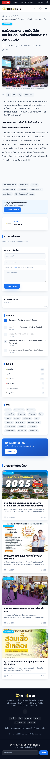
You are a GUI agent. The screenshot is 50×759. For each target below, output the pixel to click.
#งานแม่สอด (21, 414)
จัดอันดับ (36, 728)
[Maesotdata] (11, 8)
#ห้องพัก (16, 418)
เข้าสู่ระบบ (15, 268)
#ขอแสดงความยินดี (9, 185)
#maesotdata (18, 410)
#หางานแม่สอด (10, 414)
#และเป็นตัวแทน (36, 189)
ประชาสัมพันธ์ (13, 16)
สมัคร (44, 753)
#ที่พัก (36, 418)
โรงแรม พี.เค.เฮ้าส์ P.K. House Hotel (21, 334)
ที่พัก (20, 718)
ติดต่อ (7, 728)
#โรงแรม (8, 418)
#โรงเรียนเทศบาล (9, 189)
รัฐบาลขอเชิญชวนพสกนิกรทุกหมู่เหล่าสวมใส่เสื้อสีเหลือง (24, 663)
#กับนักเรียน (24, 185)
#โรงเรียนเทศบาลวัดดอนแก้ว (24, 194)
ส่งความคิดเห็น (12, 286)
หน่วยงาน (37, 718)
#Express (21, 427)
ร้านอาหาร (28, 718)
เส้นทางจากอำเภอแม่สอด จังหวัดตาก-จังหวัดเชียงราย (27, 350)
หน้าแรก (4, 16)
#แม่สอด (8, 410)
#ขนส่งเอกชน (32, 427)
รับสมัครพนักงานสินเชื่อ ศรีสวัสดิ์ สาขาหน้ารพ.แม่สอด (23, 557)
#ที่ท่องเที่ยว (9, 422)
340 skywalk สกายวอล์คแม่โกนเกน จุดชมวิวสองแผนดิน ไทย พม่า (27, 342)
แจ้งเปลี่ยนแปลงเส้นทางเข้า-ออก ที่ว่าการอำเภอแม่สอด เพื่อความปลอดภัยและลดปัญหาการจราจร (24, 505)
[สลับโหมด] (40, 8)
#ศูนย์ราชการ (22, 431)
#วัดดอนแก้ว (23, 189)
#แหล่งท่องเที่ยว (10, 427)
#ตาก (40, 414)
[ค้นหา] (35, 8)
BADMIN (18, 224)
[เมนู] (45, 8)
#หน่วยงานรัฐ (33, 431)
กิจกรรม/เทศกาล (20, 723)
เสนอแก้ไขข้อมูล (13, 209)
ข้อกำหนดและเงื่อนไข (17, 728)
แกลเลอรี (29, 728)
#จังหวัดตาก (7, 194)
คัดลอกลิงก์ (28, 95)
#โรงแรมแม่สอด (10, 431)
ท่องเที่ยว (12, 718)
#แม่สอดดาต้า (27, 418)
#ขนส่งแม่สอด (20, 422)
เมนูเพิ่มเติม (31, 723)
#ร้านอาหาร (32, 414)
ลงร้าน (43, 728)
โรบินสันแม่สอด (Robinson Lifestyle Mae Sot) (25, 327)
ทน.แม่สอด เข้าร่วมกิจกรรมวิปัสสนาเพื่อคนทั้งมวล (24, 610)
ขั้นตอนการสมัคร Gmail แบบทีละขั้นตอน (23, 320)
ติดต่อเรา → (11, 451)
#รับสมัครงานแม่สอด (34, 422)
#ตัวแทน (34, 185)
